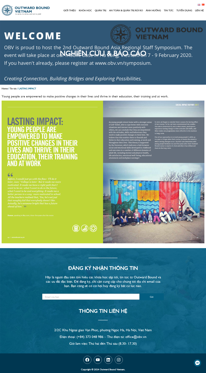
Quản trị (100, 10)
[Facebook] (87, 360)
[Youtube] (98, 360)
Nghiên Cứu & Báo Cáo (103, 53)
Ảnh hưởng (153, 10)
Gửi (151, 296)
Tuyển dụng (184, 10)
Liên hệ (199, 10)
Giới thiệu (69, 10)
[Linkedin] (108, 360)
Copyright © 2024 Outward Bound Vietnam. (103, 369)
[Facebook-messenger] (197, 363)
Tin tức (168, 10)
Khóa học (85, 10)
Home (5, 88)
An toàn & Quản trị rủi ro (126, 10)
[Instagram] (119, 360)
